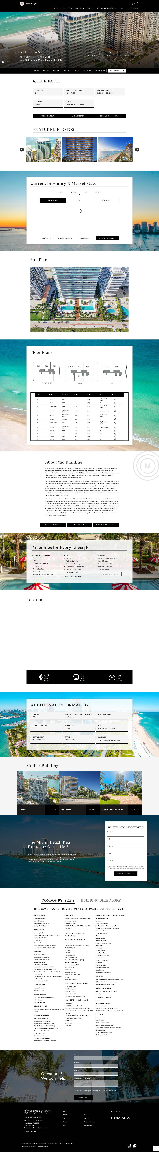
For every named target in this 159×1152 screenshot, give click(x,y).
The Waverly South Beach (103, 972)
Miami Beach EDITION (71, 979)
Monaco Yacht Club (70, 994)
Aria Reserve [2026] (70, 921)
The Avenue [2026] (39, 1002)
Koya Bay (98, 994)
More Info (100, 71)
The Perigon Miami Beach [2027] (74, 960)
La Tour (67, 977)
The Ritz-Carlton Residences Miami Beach (77, 945)
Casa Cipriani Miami (70, 972)
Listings (57, 71)
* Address (110, 832)
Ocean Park (99, 945)
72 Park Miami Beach (71, 989)
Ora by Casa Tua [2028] (41, 964)
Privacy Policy (61, 1143)
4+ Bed (98, 192)
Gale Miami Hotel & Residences (43, 1031)
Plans (67, 71)
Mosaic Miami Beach (71, 957)
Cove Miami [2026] (70, 923)
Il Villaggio (68, 1025)
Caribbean (68, 970)
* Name (110, 846)
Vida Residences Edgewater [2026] (75, 933)
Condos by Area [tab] (58, 900)
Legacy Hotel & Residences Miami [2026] (46, 1028)
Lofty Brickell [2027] (39, 962)
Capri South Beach (101, 965)
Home (55, 8)
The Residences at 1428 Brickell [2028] (45, 969)
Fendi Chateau (100, 1020)
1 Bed (61, 192)
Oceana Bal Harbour (40, 918)
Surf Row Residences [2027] (104, 1032)
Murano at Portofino (101, 940)
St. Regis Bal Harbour (40, 926)
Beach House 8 (69, 967)
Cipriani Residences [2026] (41, 959)
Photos (46, 71)
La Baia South (38, 940)
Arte (97, 1018)
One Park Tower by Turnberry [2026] (106, 991)
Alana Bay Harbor (39, 933)
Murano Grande (100, 938)
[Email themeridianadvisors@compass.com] (133, 3)
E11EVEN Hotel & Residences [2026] (44, 1023)
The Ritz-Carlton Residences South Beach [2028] (79, 1011)
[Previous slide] (22, 150)
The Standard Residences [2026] (105, 984)
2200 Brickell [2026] (39, 955)
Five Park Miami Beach (102, 967)
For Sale (52, 200)
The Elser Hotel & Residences (42, 1038)
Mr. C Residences (39, 988)
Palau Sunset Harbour (102, 960)
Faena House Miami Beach (72, 974)
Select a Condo (114, 70)
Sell (70, 8)
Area (64, 1125)
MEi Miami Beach (70, 955)
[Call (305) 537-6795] (137, 3)
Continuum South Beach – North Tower (107, 926)
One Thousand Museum (41, 1036)
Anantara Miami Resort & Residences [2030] (78, 918)
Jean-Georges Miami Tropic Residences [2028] (109, 979)
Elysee (66, 931)
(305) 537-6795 (29, 1125)
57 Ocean (67, 950)
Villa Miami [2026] (70, 936)
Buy (85, 1114)
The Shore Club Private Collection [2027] (76, 1015)
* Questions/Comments (82, 1078)
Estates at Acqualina (102, 1006)
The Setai (67, 1013)
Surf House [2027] (101, 1030)
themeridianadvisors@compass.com (36, 1128)
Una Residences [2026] (40, 981)
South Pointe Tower (101, 953)
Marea (97, 936)
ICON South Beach (101, 933)
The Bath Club (69, 952)
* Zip (109, 839)
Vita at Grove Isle (39, 990)
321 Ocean (99, 921)
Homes (65, 1122)
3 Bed (86, 192)
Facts (36, 71)
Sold (79, 200)
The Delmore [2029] (101, 1035)
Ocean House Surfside (102, 1022)
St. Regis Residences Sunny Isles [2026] (107, 1008)
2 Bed (73, 192)
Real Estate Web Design (28, 1146)
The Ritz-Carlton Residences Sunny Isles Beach (109, 1011)
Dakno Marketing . (43, 1146)
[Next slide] (137, 150)
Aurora (98, 1001)
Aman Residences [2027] (72, 965)
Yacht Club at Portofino (102, 955)
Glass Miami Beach (101, 931)
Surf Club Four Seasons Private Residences (108, 1027)
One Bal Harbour (39, 921)
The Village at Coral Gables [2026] (44, 997)
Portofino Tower (100, 950)
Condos (86, 1118)
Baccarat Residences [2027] (42, 957)
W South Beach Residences (73, 1018)
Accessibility (69, 1143)
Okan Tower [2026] (39, 1033)
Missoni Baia (68, 928)
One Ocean (99, 948)
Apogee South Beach (102, 923)
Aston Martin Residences (41, 1018)
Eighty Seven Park (70, 991)
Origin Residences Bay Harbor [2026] (45, 945)
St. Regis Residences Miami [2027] (43, 967)
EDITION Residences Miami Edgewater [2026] (78, 926)
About (76, 71)
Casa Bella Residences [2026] (42, 1021)
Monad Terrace (100, 970)
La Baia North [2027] (40, 938)
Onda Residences (39, 943)
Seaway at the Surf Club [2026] (105, 1025)
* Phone (110, 860)
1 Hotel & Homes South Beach (73, 1006)
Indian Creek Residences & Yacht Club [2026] (47, 935)
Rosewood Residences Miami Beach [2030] (77, 1008)
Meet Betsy (133, 8)
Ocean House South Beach (103, 943)
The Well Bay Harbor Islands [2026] (44, 947)
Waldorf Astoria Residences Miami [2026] (46, 1040)
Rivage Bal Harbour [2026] (41, 923)
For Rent (106, 200)
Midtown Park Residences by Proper (106, 982)
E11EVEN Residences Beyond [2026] (44, 1026)
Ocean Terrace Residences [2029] (75, 996)
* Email (109, 853)
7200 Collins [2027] (70, 986)
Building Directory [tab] (101, 900)
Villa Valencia (38, 1000)
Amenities (87, 71)
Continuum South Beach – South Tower (107, 928)
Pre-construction (89, 1122)
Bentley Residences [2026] (103, 1003)
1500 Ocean (68, 1023)
